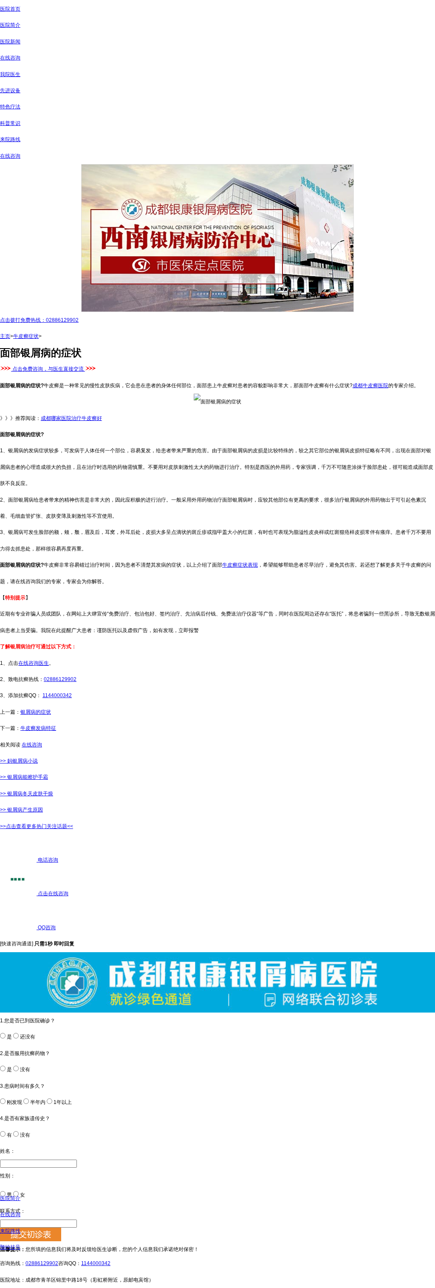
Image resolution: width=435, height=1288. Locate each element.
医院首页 (10, 9)
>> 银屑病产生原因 (21, 810)
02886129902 (60, 679)
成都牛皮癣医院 (370, 386)
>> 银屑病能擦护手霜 (24, 777)
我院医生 (10, 74)
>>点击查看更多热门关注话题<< (36, 826)
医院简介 (10, 25)
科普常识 (10, 123)
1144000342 (57, 695)
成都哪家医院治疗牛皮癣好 (71, 418)
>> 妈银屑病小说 (19, 761)
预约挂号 (10, 1247)
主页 (5, 336)
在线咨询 (10, 58)
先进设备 (10, 91)
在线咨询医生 (33, 663)
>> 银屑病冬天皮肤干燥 (26, 794)
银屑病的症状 (35, 712)
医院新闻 (10, 42)
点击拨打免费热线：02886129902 (39, 320)
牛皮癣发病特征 (38, 728)
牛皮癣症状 (26, 336)
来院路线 (10, 139)
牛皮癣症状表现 (240, 565)
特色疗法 (10, 107)
